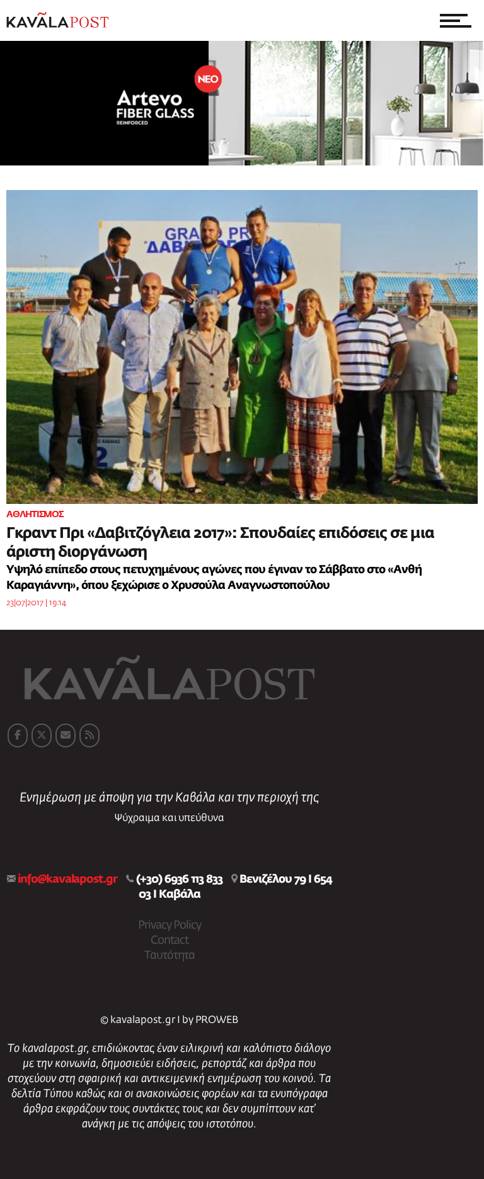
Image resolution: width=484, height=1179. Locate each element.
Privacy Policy (169, 925)
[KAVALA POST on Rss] (89, 735)
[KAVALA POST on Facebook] (18, 735)
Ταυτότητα (169, 955)
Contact (169, 940)
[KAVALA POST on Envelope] (65, 735)
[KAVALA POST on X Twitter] (42, 735)
